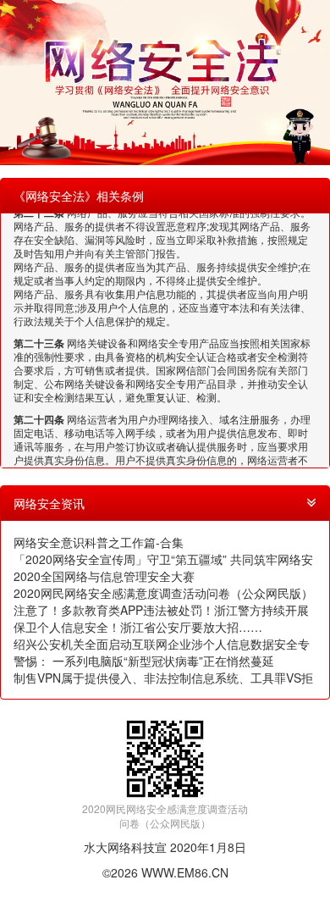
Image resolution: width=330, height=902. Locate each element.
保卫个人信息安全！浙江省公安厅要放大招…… (138, 626)
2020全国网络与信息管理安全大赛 (104, 575)
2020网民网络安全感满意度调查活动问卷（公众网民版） (163, 592)
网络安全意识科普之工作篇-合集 (99, 542)
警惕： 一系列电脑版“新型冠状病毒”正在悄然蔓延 (144, 660)
